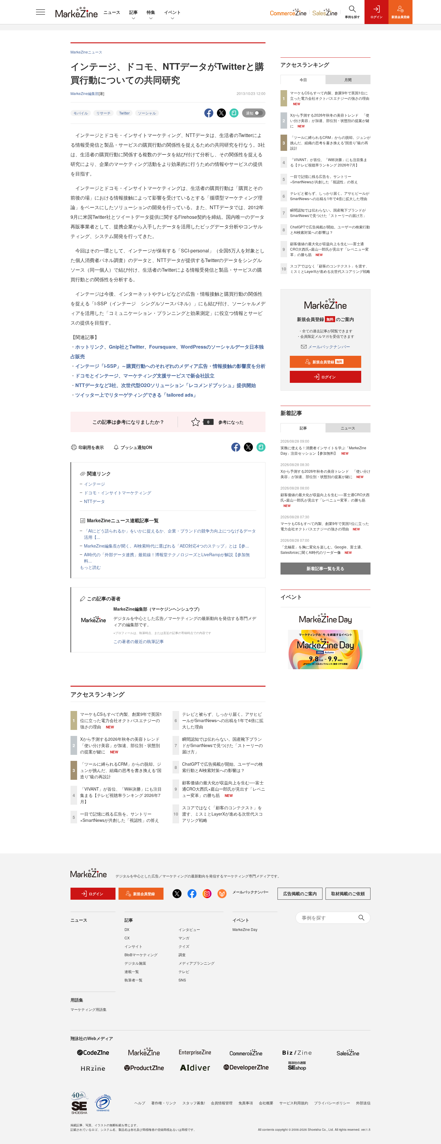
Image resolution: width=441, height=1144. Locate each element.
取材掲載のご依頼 (348, 893)
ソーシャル (147, 112)
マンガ (183, 937)
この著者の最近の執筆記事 (138, 641)
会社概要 (266, 1102)
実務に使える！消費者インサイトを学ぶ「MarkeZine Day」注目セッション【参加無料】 (323, 450)
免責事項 (245, 1102)
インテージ (94, 484)
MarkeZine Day (244, 929)
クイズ (183, 946)
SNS (182, 979)
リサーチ (103, 112)
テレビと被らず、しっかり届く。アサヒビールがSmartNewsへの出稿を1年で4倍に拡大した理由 (222, 720)
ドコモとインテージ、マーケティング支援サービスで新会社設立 (144, 375)
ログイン (328, 377)
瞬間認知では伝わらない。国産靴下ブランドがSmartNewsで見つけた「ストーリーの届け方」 (222, 745)
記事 (133, 12)
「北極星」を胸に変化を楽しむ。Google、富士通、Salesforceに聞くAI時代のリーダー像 (322, 549)
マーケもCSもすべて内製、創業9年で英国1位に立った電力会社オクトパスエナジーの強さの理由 (121, 720)
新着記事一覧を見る (325, 568)
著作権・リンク (163, 1102)
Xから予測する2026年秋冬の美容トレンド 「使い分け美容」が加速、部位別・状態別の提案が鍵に (122, 745)
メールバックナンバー (329, 346)
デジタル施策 (135, 963)
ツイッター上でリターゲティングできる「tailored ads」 (136, 394)
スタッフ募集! (193, 1102)
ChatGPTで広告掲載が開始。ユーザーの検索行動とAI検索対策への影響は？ (222, 767)
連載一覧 (131, 971)
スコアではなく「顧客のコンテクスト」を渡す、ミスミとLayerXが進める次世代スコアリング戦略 (222, 813)
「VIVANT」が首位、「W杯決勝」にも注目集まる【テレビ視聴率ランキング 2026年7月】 (121, 795)
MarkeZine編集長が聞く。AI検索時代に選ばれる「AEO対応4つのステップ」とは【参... (166, 546)
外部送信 (363, 1102)
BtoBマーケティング (141, 954)
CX (127, 937)
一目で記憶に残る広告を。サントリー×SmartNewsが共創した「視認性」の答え (119, 817)
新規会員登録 (327, 362)
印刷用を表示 (91, 447)
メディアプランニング (196, 963)
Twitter (124, 112)
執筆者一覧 (133, 979)
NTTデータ (94, 501)
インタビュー (189, 929)
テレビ (183, 971)
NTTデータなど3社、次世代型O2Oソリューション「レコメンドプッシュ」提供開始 (165, 385)
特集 (151, 12)
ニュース (112, 12)
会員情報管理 (221, 1102)
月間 (348, 79)
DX (126, 929)
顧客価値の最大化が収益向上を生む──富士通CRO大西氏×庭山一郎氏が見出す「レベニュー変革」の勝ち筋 (223, 788)
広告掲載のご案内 (300, 893)
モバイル (81, 112)
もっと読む (90, 567)
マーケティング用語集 (88, 1009)
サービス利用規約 (293, 1102)
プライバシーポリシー (332, 1102)
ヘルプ (139, 1102)
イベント (172, 12)
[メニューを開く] (40, 12)
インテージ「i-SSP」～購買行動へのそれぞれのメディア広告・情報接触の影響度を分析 (170, 365)
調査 (182, 954)
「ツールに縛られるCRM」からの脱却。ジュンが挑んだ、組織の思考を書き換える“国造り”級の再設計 (120, 770)
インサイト (133, 946)
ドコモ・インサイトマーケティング (117, 493)
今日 (303, 79)
